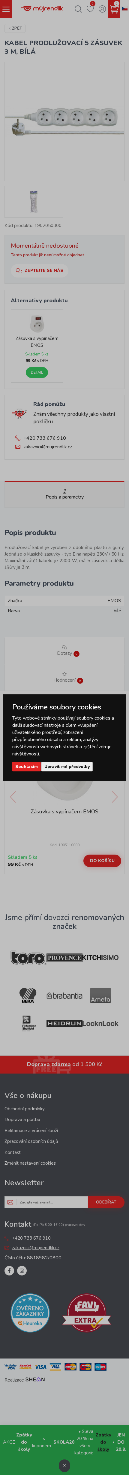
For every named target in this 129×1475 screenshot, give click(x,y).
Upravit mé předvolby (67, 766)
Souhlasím (26, 766)
